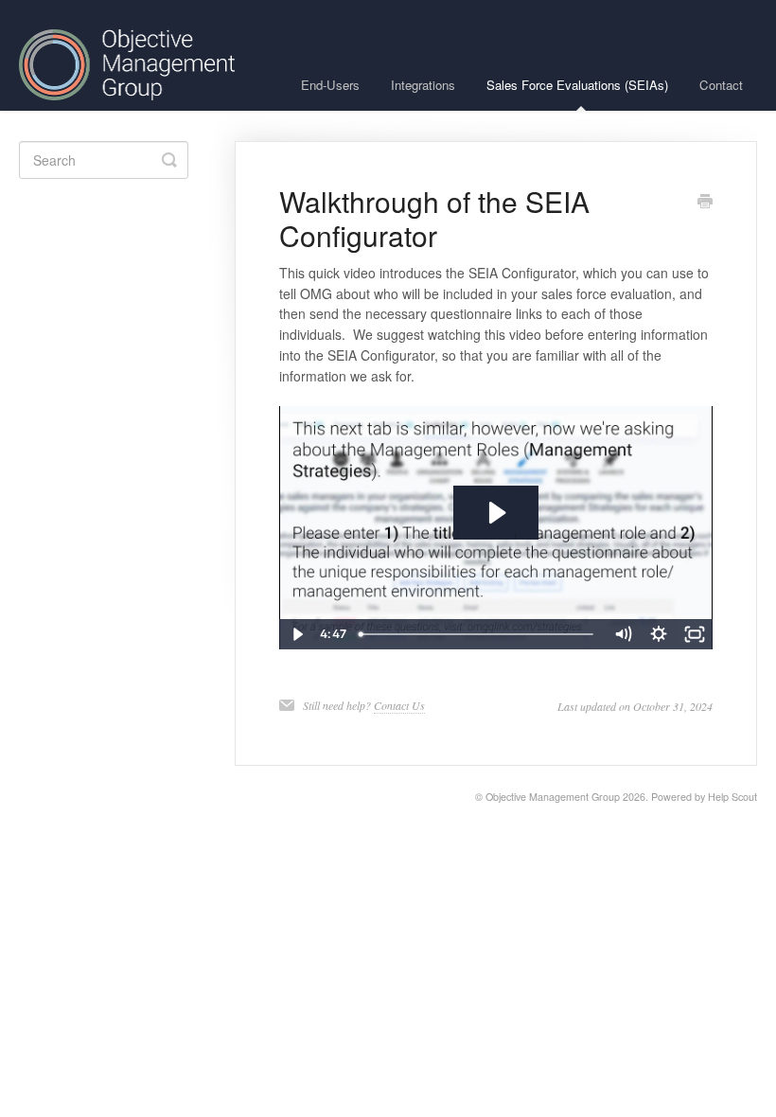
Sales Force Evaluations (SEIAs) (577, 85)
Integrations (423, 85)
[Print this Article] (705, 202)
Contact (721, 85)
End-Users (330, 85)
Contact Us (399, 705)
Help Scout (732, 796)
